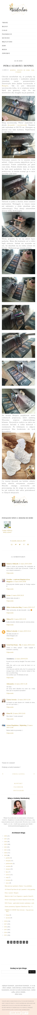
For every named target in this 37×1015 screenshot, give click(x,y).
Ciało (4, 30)
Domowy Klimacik (12, 564)
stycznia (8, 917)
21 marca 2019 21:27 (28, 607)
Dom (4, 45)
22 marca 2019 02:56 (21, 659)
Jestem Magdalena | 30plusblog (16, 725)
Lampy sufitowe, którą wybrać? (7, 531)
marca (7, 883)
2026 (5, 836)
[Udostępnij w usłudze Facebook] (24, 544)
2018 (5, 921)
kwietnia (8, 880)
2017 (5, 924)
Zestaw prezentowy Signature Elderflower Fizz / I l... (19, 906)
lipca (7, 872)
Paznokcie (7, 34)
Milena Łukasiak (11, 631)
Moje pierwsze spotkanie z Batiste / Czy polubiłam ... (19, 886)
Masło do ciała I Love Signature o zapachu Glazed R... (19, 896)
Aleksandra (10, 684)
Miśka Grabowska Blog (14, 607)
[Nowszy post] (3, 773)
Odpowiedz (9, 573)
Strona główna (18, 774)
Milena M (9, 619)
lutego (7, 915)
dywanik (18, 72)
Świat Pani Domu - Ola (13, 645)
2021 (5, 850)
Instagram (18, 790)
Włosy (5, 26)
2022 (5, 847)
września (8, 866)
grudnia (8, 858)
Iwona (8, 595)
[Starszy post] (34, 773)
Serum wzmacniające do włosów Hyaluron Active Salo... (20, 899)
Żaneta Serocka (11, 699)
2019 (5, 855)
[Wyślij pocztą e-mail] (12, 544)
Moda (4, 49)
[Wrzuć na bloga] (16, 544)
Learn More (15, 1013)
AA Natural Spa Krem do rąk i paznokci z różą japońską (20, 889)
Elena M (9, 713)
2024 (5, 841)
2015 (5, 929)
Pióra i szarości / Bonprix (18, 65)
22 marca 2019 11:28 (21, 684)
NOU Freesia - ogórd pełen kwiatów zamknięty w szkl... (20, 903)
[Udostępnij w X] (20, 544)
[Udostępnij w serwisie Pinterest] (28, 544)
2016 (5, 927)
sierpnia (8, 869)
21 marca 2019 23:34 (28, 645)
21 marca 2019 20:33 (17, 595)
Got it (25, 1013)
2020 (5, 852)
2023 (5, 844)
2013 (5, 935)
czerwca (8, 874)
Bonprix (13, 70)
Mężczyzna (7, 42)
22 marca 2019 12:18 (24, 699)
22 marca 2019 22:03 (19, 713)
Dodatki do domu (23, 70)
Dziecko (6, 38)
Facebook (18, 787)
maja (7, 877)
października (9, 863)
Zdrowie (6, 53)
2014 (5, 932)
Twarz (5, 22)
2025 (5, 839)
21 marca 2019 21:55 (19, 619)
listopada (8, 860)
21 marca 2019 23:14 (24, 631)
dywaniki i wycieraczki (17, 125)
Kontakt (18, 783)
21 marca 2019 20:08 (25, 564)
